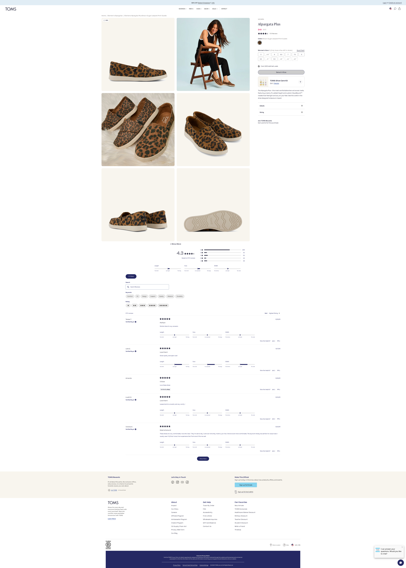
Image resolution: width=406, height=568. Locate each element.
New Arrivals (239, 505)
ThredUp (238, 530)
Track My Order (208, 505)
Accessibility (207, 512)
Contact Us (207, 526)
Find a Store (207, 516)
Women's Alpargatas (115, 15)
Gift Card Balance (209, 523)
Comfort (130, 296)
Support (152, 296)
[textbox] (147, 286)
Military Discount (241, 516)
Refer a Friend (240, 526)
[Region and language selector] (391, 9)
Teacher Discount (241, 519)
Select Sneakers (204, 3)
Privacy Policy (175, 557)
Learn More (112, 519)
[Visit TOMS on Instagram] (177, 482)
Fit (137, 296)
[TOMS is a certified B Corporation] (108, 545)
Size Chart (300, 50)
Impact (174, 505)
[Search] (395, 8)
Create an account (395, 3)
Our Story (174, 509)
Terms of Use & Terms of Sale (190, 565)
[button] (281, 33)
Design (144, 296)
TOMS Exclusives (241, 509)
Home (104, 15)
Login (385, 3)
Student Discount (241, 523)
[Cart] (399, 8)
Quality (161, 296)
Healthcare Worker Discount (245, 512)
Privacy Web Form (177, 530)
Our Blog (174, 533)
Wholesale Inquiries (210, 519)
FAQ (204, 509)
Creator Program (177, 523)
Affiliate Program (177, 516)
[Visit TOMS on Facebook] (172, 482)
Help (287, 545)
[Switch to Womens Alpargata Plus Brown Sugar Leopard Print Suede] (259, 42)
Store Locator (276, 545)
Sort (266, 313)
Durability (180, 296)
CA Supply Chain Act (179, 526)
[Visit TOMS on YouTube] (182, 482)
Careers (174, 512)
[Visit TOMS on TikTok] (187, 482)
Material (170, 296)
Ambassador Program (179, 519)
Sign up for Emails (245, 485)
